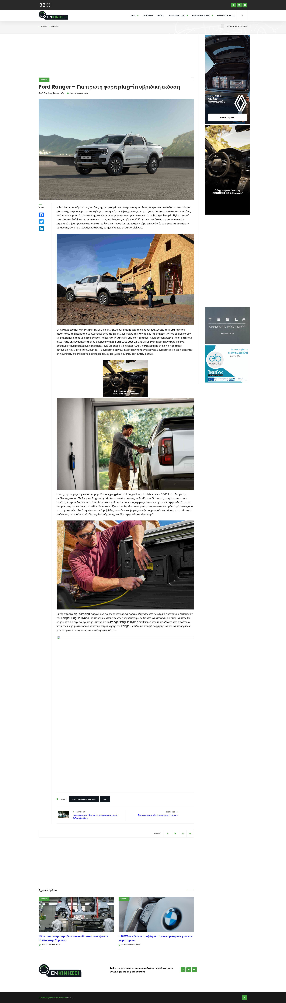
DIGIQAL (70, 997)
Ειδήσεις (55, 26)
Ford (105, 799)
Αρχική (44, 26)
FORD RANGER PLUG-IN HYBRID (84, 799)
